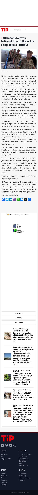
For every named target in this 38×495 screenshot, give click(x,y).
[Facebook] (2, 445)
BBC (9, 155)
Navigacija (16, 29)
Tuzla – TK (4, 454)
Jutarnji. (26, 107)
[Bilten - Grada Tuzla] (19, 226)
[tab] (19, 313)
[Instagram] (14, 445)
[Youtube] (10, 445)
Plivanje (3, 485)
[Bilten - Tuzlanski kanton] (19, 231)
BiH (2, 456)
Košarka (4, 476)
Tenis (3, 478)
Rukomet (4, 480)
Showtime (22, 461)
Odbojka (4, 482)
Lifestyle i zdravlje (25, 454)
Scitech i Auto (23, 459)
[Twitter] (6, 445)
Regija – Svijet (6, 459)
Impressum (23, 473)
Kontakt (22, 480)
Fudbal (3, 473)
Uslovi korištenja (25, 478)
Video (21, 463)
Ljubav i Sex (23, 456)
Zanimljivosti (23, 465)
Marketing (22, 476)
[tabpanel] (19, 375)
